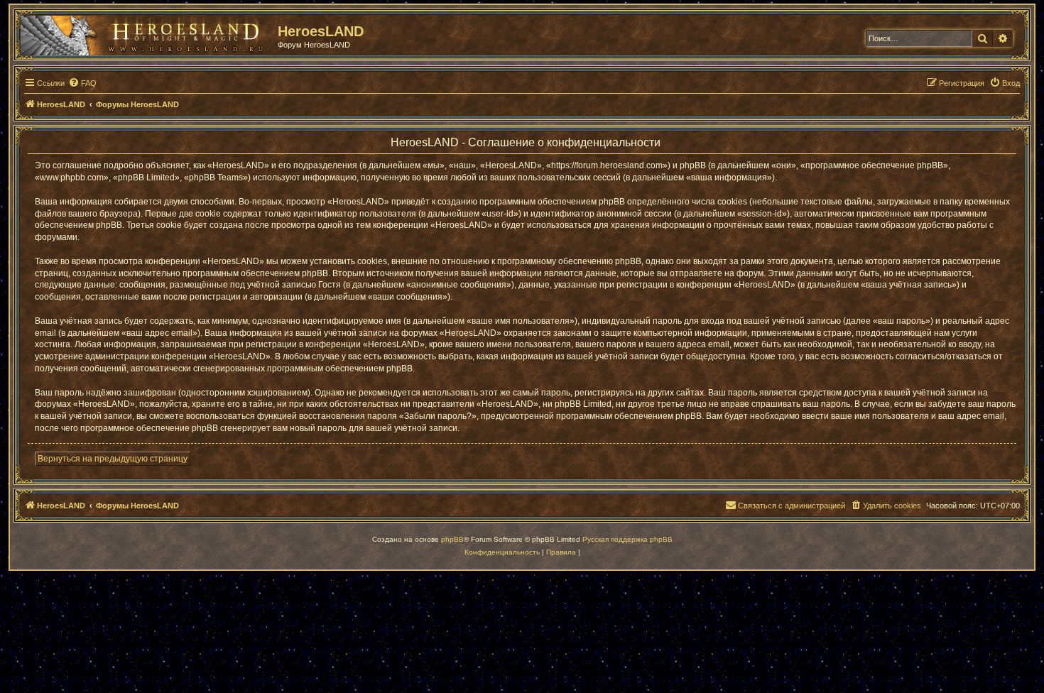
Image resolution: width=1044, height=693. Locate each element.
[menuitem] (82, 83)
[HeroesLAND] (145, 33)
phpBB (452, 539)
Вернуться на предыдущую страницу (112, 459)
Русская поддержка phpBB (627, 539)
